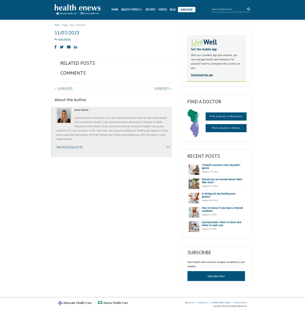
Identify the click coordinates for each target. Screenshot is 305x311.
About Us (189, 302)
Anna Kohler (64, 39)
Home (115, 9)
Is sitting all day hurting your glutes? (218, 195)
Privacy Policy (240, 302)
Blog (173, 9)
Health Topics (130, 9)
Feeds (64, 25)
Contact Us (202, 302)
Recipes (150, 9)
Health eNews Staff (220, 302)
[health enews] (78, 10)
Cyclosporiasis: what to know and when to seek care (221, 224)
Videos (162, 9)
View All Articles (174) (69, 147)
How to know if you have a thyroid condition (222, 209)
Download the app (202, 75)
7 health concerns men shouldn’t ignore (221, 166)
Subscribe (186, 9)
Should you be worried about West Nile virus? (222, 181)
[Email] (168, 146)
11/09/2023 (161, 88)
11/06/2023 (65, 88)
